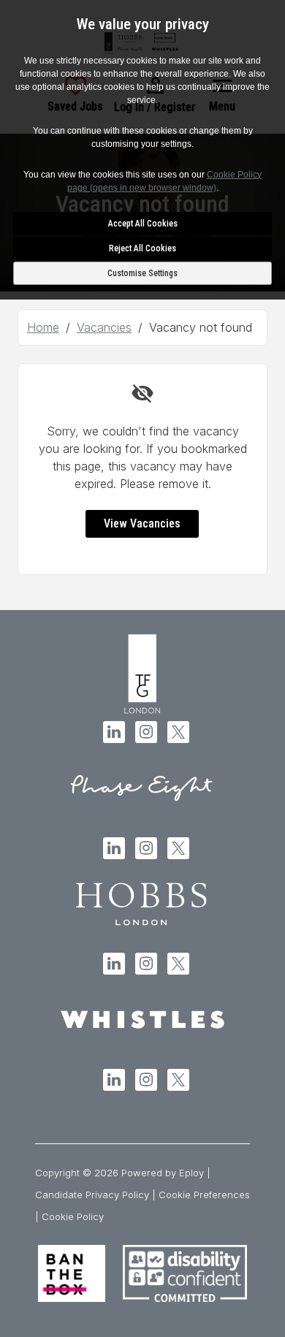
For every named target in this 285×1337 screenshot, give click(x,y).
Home (43, 327)
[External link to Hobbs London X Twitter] (178, 964)
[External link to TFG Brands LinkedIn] (114, 732)
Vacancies (104, 327)
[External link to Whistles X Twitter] (178, 1080)
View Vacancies (142, 523)
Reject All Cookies (142, 248)
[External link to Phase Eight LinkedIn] (114, 848)
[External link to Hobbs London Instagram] (146, 964)
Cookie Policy (73, 1216)
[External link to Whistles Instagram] (146, 1080)
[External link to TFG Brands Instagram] (146, 732)
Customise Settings (142, 273)
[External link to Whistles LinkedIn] (114, 1080)
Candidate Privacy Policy (92, 1194)
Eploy (191, 1172)
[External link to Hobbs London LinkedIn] (114, 964)
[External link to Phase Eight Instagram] (146, 848)
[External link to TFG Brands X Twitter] (178, 732)
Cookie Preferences (204, 1194)
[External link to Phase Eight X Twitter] (178, 848)
